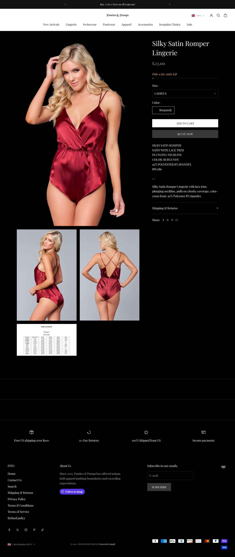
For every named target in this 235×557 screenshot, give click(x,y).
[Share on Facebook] (163, 220)
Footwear (109, 24)
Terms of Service (18, 512)
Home (12, 474)
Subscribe (159, 487)
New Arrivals (51, 24)
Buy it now (185, 134)
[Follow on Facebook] (9, 529)
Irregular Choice (169, 24)
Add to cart (185, 123)
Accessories (145, 24)
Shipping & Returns (20, 493)
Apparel (126, 24)
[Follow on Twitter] (17, 529)
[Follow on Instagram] (25, 529)
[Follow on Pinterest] (34, 529)
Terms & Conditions (21, 505)
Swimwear (90, 24)
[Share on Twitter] (167, 220)
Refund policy (16, 518)
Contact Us (15, 480)
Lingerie (71, 24)
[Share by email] (176, 220)
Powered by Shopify (107, 544)
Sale (189, 24)
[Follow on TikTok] (42, 529)
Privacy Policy (17, 499)
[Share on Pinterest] (172, 220)
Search (12, 486)
